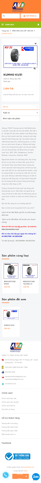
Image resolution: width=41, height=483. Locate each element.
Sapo (25, 471)
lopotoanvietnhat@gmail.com (15, 376)
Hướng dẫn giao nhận (10, 431)
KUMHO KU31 (9, 325)
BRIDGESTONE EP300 (10, 283)
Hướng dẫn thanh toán (10, 427)
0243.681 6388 (10, 367)
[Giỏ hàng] (24, 15)
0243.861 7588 (22, 367)
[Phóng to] (34, 68)
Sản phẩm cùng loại (15, 255)
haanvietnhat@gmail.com (14, 379)
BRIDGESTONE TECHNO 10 (29, 283)
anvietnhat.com (10, 384)
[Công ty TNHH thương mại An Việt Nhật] (18, 347)
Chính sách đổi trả (8, 406)
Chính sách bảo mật (9, 398)
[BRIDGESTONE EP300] (11, 271)
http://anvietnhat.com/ (10, 229)
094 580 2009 (10, 372)
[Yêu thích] (35, 43)
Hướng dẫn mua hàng (10, 423)
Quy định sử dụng (8, 409)
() (31, 16)
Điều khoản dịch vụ (8, 434)
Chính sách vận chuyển (10, 402)
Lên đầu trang (20, 476)
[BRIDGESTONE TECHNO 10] (30, 271)
